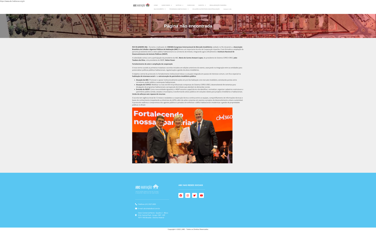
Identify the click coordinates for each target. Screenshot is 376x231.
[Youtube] (201, 195)
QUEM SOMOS (166, 5)
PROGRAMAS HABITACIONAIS (178, 9)
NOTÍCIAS (178, 5)
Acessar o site (227, 9)
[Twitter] (194, 195)
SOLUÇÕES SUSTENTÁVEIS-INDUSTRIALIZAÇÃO (206, 9)
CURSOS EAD (191, 5)
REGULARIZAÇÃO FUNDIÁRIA (218, 5)
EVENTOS (201, 5)
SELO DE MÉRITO (159, 9)
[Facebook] (180, 195)
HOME (156, 5)
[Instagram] (187, 195)
